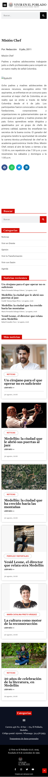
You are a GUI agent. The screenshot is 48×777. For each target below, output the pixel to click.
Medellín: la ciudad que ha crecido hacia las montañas (21, 307)
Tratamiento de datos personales (24, 738)
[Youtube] (33, 769)
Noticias (11, 374)
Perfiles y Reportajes (18, 556)
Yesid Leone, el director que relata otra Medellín (22, 318)
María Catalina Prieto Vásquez (22, 614)
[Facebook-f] (15, 769)
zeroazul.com (28, 774)
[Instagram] (21, 769)
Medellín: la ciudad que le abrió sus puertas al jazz (22, 296)
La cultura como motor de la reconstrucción (23, 622)
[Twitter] (27, 769)
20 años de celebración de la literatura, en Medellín (22, 682)
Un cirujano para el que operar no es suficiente (23, 286)
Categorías (24, 713)
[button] (5, 5)
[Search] (43, 15)
